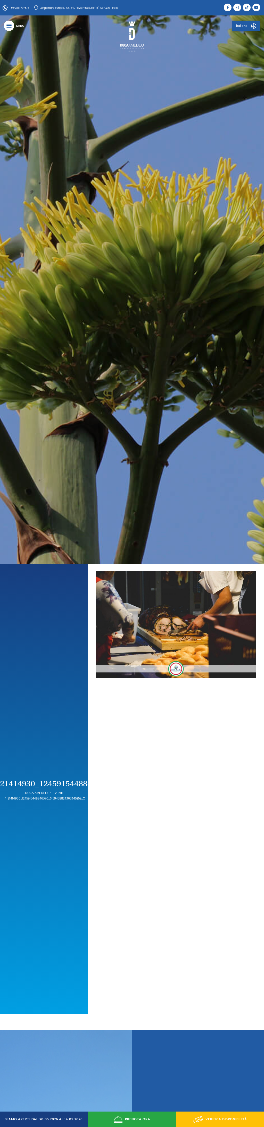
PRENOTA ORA (137, 1119)
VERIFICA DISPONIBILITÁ (226, 1119)
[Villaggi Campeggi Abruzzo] (132, 36)
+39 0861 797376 (19, 7)
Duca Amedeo (36, 793)
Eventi (58, 793)
